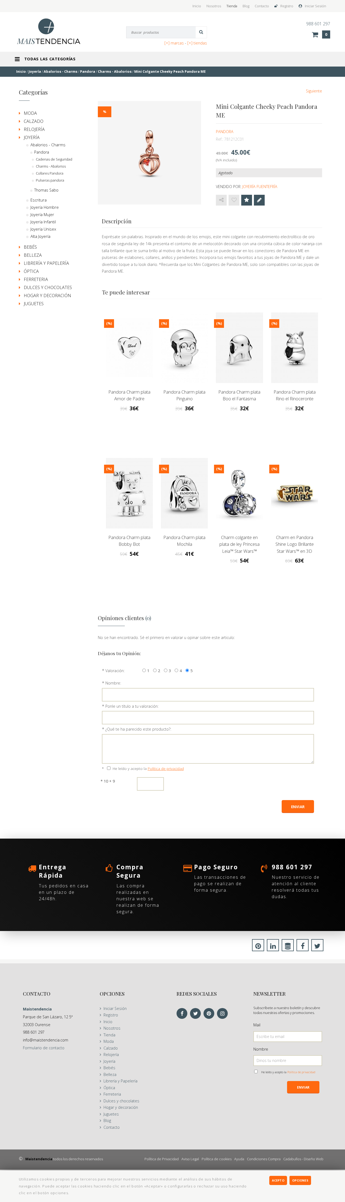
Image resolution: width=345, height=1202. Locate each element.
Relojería (34, 129)
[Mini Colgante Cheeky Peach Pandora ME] (149, 152)
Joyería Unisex (43, 229)
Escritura (38, 200)
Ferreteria (36, 279)
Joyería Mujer (42, 214)
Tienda (231, 6)
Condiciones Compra (264, 1158)
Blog (246, 6)
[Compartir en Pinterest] (258, 947)
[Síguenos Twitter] (196, 1013)
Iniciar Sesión (315, 6)
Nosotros (213, 6)
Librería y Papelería (46, 263)
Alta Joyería (40, 236)
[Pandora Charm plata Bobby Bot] (129, 493)
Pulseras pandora (50, 180)
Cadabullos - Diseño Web (303, 1158)
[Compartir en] (221, 200)
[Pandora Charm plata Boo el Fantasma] (239, 347)
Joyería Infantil (43, 221)
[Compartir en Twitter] (317, 947)
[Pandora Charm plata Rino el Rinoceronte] (294, 347)
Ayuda (239, 1158)
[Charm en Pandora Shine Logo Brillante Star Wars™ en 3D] (294, 493)
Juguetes (34, 304)
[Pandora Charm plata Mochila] (184, 493)
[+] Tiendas (197, 43)
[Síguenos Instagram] (223, 1013)
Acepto (278, 1180)
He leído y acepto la (148, 768)
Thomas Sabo (46, 190)
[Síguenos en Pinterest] (210, 1013)
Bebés (30, 247)
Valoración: (115, 670)
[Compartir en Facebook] (302, 947)
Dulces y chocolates (48, 287)
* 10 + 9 (108, 781)
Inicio (196, 6)
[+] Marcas (174, 43)
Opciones (300, 1180)
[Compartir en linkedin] (272, 947)
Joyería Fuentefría (259, 186)
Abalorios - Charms (47, 144)
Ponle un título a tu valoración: (131, 706)
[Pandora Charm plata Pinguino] (184, 347)
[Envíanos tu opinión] (259, 200)
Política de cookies (217, 1158)
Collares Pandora (49, 173)
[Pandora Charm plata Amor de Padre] (129, 347)
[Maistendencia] (54, 31)
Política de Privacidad (161, 1158)
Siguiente (314, 90)
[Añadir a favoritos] (234, 200)
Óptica (31, 271)
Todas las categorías (50, 58)
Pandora (224, 131)
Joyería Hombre (44, 207)
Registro (286, 6)
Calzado (33, 121)
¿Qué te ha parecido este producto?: (138, 729)
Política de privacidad (166, 768)
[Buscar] (201, 32)
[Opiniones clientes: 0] (246, 200)
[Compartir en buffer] (287, 947)
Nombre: (113, 683)
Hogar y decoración (47, 295)
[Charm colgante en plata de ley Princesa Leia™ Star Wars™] (239, 493)
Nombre (260, 1049)
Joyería (32, 137)
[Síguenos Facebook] (183, 1013)
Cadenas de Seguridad (54, 159)
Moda (30, 113)
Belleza (33, 255)
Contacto (262, 6)
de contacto (43, 1047)
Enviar (303, 1087)
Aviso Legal (190, 1158)
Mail (256, 1024)
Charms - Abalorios (51, 166)
